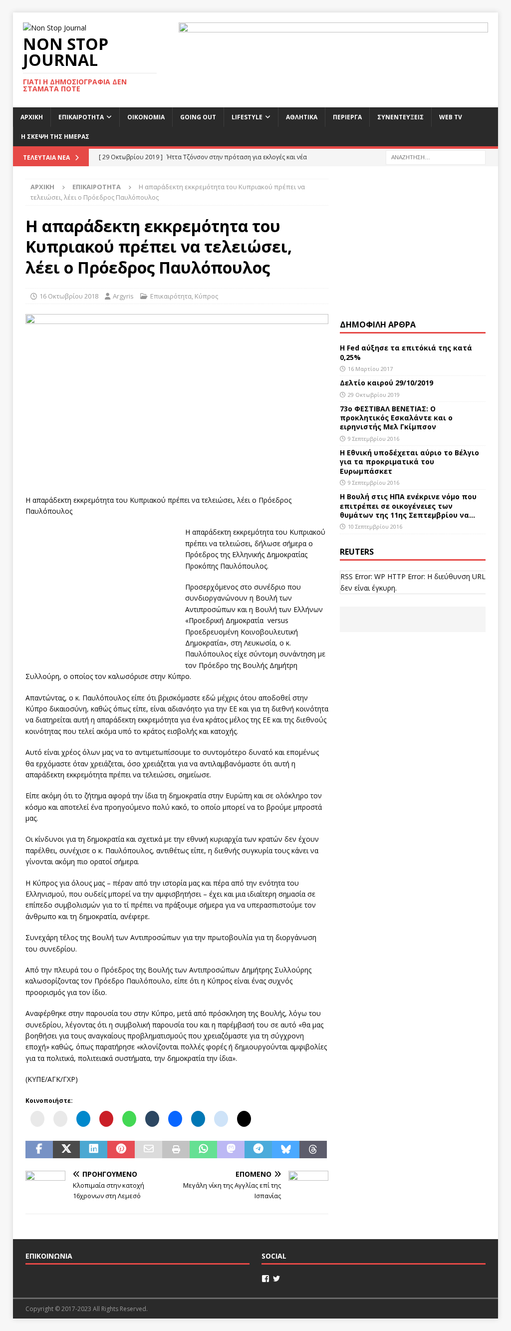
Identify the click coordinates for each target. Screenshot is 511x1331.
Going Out (198, 117)
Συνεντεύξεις (400, 117)
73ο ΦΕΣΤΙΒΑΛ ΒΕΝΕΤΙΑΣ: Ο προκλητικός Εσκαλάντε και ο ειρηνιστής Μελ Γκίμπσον (396, 417)
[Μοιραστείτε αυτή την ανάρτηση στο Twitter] (66, 1150)
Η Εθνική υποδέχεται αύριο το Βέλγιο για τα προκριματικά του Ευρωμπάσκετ (409, 461)
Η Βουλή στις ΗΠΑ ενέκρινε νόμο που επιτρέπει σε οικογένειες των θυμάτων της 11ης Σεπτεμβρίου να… (408, 505)
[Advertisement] (100, 589)
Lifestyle (247, 117)
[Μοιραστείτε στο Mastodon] (231, 1150)
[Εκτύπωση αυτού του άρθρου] (176, 1150)
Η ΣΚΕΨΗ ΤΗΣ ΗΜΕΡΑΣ (55, 136)
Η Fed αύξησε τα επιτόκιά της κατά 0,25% (406, 352)
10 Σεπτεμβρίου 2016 (375, 526)
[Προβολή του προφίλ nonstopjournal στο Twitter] (276, 1279)
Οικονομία (146, 117)
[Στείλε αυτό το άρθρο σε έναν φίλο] (148, 1150)
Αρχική (31, 117)
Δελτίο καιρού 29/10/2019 (387, 382)
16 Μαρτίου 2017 (370, 368)
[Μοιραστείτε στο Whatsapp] (203, 1150)
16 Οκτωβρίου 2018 (68, 296)
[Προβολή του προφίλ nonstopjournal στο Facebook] (265, 1279)
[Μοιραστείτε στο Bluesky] (285, 1150)
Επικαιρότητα (81, 117)
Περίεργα (347, 117)
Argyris (123, 296)
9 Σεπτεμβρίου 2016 (373, 438)
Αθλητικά (301, 117)
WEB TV (450, 117)
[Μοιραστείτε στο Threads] (313, 1150)
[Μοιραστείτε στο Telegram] (258, 1150)
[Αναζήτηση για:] (436, 156)
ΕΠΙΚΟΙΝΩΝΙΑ (48, 1256)
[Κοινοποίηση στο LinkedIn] (93, 1150)
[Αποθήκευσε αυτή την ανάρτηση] (121, 1150)
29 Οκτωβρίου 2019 (374, 394)
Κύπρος (206, 296)
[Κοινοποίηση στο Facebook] (39, 1150)
